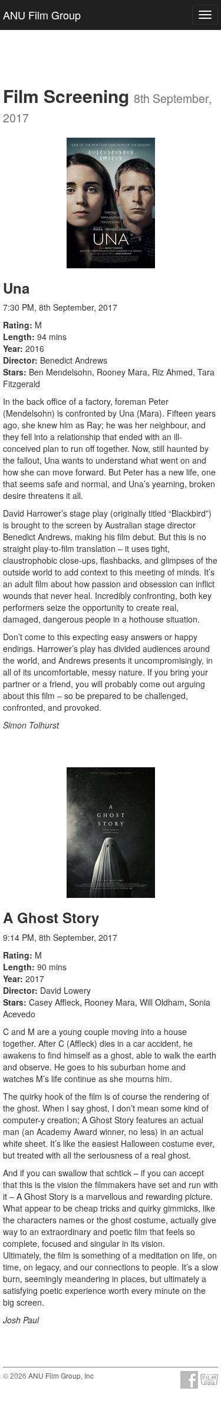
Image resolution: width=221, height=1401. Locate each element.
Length (17, 336)
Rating (16, 325)
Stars (13, 372)
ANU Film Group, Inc (61, 1375)
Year (11, 348)
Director (19, 360)
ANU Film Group (42, 14)
